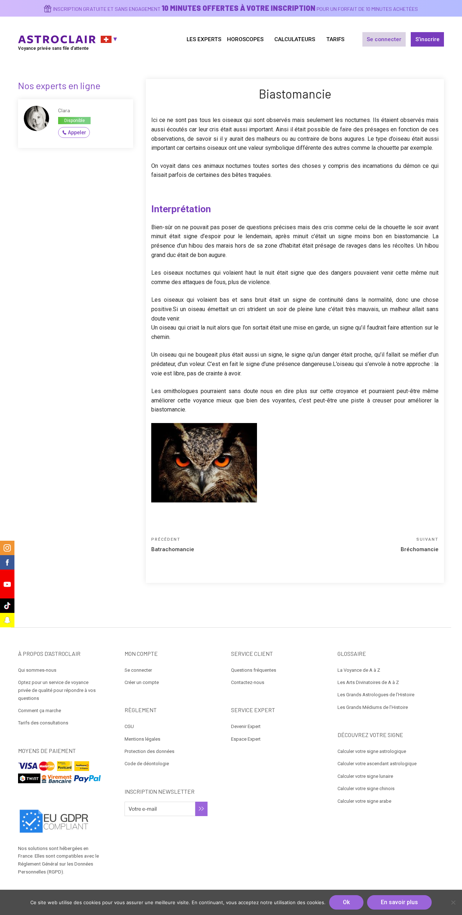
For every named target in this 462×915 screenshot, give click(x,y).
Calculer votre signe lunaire (365, 776)
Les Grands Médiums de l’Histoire (372, 707)
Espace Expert (246, 739)
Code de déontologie (147, 763)
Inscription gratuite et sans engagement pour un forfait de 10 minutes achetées (235, 9)
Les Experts (204, 39)
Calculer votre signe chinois (366, 788)
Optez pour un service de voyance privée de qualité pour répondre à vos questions (57, 690)
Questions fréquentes (253, 670)
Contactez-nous (247, 682)
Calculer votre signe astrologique (371, 751)
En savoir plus (399, 902)
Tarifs (335, 39)
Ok (346, 902)
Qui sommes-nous (37, 670)
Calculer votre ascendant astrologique (377, 763)
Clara (64, 110)
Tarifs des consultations (43, 723)
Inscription (201, 809)
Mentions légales (142, 739)
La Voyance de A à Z (358, 670)
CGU (129, 726)
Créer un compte (142, 682)
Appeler (77, 132)
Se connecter (384, 39)
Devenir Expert (246, 726)
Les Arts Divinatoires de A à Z (368, 682)
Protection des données (149, 751)
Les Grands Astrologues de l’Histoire (375, 694)
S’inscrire (427, 39)
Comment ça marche (39, 710)
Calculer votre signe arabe (364, 801)
